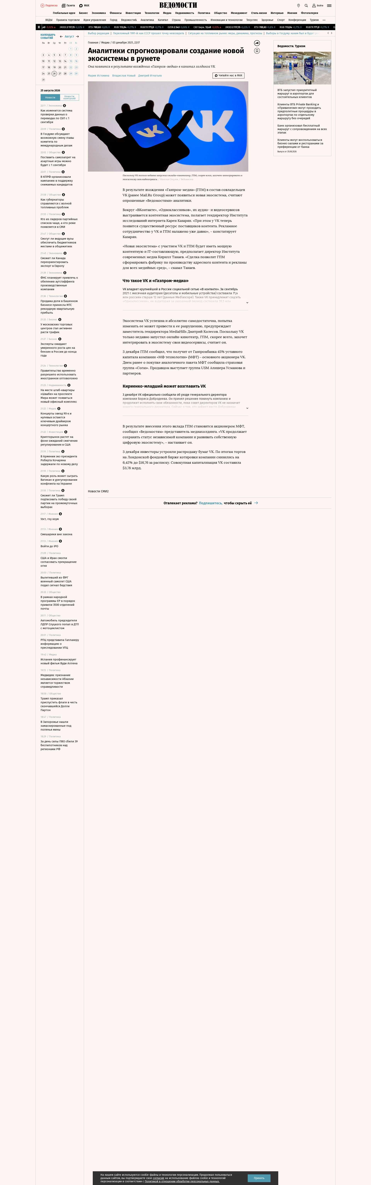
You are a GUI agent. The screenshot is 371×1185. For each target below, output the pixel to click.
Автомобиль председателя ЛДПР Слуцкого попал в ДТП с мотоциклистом (60, 624)
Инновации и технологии (227, 20)
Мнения (292, 13)
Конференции (297, 20)
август (69, 36)
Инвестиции (133, 13)
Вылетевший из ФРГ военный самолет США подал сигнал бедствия (56, 581)
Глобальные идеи (64, 13)
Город (113, 20)
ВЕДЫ (48, 20)
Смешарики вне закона (56, 534)
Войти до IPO (49, 546)
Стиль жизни (259, 13)
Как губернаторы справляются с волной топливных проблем (56, 203)
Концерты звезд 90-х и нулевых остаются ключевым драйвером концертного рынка (56, 419)
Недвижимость (184, 13)
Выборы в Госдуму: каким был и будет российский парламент (305, 33)
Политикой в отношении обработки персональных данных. (182, 1181)
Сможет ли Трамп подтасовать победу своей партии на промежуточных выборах (59, 501)
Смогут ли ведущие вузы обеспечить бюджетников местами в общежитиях (58, 242)
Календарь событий (48, 36)
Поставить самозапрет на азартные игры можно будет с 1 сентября (58, 161)
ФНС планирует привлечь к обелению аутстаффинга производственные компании (59, 283)
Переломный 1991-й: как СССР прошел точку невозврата (148, 33)
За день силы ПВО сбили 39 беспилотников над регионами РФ (59, 745)
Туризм (314, 20)
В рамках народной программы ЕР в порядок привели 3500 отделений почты (58, 602)
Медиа (167, 13)
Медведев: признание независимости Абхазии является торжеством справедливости (57, 680)
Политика (204, 13)
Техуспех (252, 20)
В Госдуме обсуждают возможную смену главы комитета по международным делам (57, 139)
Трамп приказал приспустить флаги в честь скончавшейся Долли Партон (59, 704)
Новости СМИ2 (98, 491)
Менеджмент (239, 13)
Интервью (277, 13)
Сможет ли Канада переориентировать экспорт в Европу (54, 262)
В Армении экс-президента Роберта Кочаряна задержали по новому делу (59, 460)
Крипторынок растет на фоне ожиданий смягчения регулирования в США (59, 440)
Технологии (152, 13)
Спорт (281, 20)
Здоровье (267, 20)
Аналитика (147, 20)
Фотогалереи (309, 13)
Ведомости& (129, 20)
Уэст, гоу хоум (50, 519)
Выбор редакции (98, 33)
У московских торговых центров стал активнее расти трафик (56, 328)
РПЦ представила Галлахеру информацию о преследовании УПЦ (60, 643)
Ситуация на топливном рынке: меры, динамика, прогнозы (225, 33)
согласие (158, 1178)
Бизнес (83, 13)
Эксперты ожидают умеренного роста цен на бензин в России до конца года (59, 349)
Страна (176, 20)
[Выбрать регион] (298, 6)
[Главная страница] (178, 5)
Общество (220, 13)
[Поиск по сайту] (306, 6)
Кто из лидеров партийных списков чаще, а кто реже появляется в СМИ (59, 223)
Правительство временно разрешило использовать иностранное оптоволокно (59, 374)
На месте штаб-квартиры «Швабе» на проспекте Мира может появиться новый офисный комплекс (59, 395)
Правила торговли (68, 20)
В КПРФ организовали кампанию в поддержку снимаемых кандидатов (57, 180)
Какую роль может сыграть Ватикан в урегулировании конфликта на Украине (59, 479)
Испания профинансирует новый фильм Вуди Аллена (59, 661)
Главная (93, 42)
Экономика (99, 13)
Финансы (116, 13)
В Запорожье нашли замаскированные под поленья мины (56, 725)
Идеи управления (94, 20)
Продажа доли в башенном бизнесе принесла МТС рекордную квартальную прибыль (59, 306)
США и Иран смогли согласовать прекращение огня (59, 561)
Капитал (163, 20)
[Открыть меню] (329, 5)
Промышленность (196, 20)
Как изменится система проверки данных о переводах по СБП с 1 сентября (56, 116)
